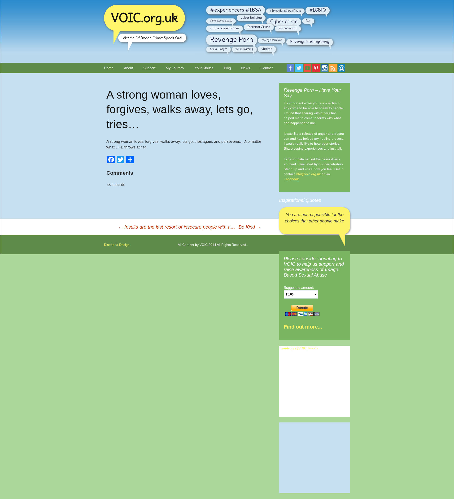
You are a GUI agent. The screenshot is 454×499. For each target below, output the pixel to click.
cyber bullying (251, 17)
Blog (227, 68)
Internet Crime (259, 27)
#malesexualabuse (221, 20)
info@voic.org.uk (308, 174)
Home (109, 68)
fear (308, 20)
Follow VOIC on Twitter (300, 69)
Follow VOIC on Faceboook (291, 69)
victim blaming (244, 49)
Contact (267, 68)
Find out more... (303, 327)
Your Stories (204, 68)
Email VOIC (342, 69)
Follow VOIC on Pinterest (317, 69)
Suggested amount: (299, 288)
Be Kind (250, 227)
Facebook (291, 179)
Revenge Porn (231, 39)
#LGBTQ (317, 10)
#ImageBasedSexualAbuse (285, 10)
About (128, 68)
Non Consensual (288, 28)
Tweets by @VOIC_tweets (298, 348)
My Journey (175, 68)
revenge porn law (272, 40)
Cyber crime (283, 21)
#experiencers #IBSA (235, 9)
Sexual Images (218, 49)
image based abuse (224, 28)
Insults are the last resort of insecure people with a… (176, 227)
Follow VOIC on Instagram (325, 69)
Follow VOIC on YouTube (308, 69)
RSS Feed (334, 69)
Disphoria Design (117, 245)
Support (149, 68)
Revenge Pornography (309, 41)
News (245, 68)
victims (267, 49)
